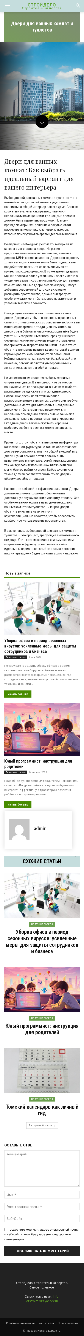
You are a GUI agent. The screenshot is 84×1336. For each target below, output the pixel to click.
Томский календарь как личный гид (42, 1110)
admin (40, 828)
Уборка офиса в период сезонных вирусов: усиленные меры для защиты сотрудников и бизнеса (40, 646)
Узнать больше (18, 694)
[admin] (19, 829)
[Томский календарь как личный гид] (42, 1070)
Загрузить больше (41, 1125)
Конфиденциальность (20, 1323)
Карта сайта (46, 1323)
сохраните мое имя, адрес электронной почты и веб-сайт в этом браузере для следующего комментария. (41, 1234)
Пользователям (68, 1323)
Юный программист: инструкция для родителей (42, 1029)
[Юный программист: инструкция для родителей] (42, 729)
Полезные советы (16, 657)
